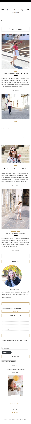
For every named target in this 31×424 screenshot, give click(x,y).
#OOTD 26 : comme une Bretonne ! (15, 168)
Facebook (8, 1)
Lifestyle (14, 231)
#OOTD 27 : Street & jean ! (15, 124)
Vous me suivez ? (15, 403)
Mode (15, 71)
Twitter (12, 1)
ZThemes (26, 419)
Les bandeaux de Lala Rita (8, 326)
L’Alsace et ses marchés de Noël (9, 323)
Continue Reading (15, 90)
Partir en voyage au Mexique (8, 329)
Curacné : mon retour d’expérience (10, 320)
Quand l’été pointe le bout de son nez (15, 73)
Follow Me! (15, 311)
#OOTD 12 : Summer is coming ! (15, 233)
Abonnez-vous (6, 352)
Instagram (3, 1)
